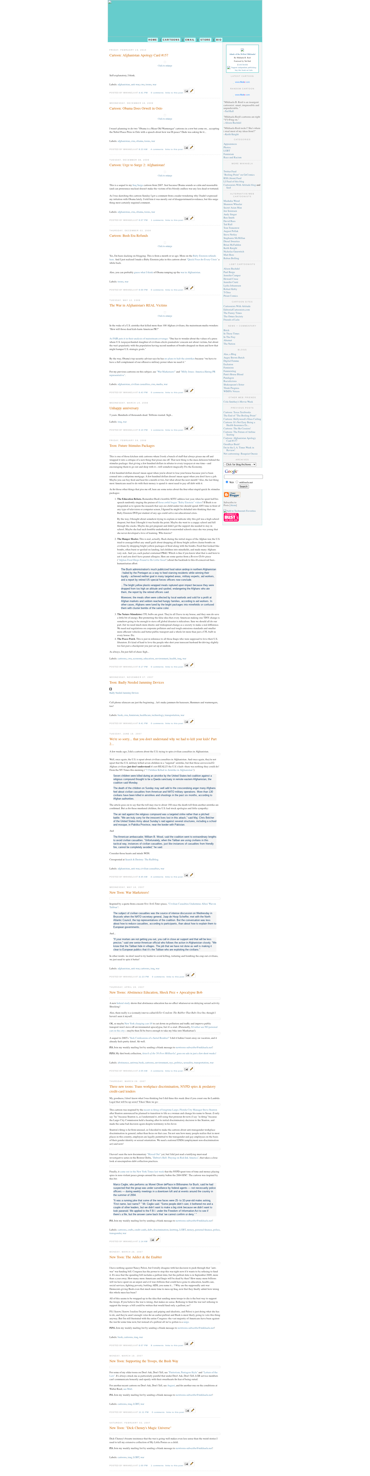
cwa (142, 84)
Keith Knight (232, 134)
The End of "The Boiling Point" (240, 415)
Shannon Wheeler (233, 204)
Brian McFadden (232, 244)
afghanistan (124, 84)
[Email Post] (186, 92)
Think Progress (231, 388)
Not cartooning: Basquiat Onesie (241, 453)
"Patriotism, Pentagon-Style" (183, 1372)
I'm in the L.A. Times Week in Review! (239, 449)
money (190, 1229)
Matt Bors (229, 254)
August (171, 1385)
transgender (115, 1233)
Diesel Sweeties (232, 241)
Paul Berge (229, 272)
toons (148, 84)
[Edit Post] (191, 92)
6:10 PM (143, 430)
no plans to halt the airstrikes (180, 358)
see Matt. (128, 1389)
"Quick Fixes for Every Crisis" (202, 259)
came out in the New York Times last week (142, 1171)
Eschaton (228, 364)
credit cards (140, 1229)
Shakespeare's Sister (234, 384)
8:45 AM (143, 877)
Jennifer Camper (232, 275)
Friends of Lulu (232, 319)
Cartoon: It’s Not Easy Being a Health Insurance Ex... (239, 423)
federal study (123, 1003)
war (154, 84)
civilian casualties (140, 384)
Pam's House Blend (233, 374)
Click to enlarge (165, 65)
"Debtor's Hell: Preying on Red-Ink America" (175, 1157)
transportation (172, 715)
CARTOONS (171, 40)
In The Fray (229, 337)
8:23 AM (143, 149)
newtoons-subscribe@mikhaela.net (194, 1047)
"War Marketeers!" (166, 371)
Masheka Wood (232, 201)
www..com (242, 82)
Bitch (226, 330)
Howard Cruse (231, 278)
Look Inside (242, 64)
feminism (134, 715)
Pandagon (229, 377)
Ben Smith (229, 217)
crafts (130, 1229)
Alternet (228, 340)
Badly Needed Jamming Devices (124, 692)
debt (150, 1229)
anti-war (135, 84)
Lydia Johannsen (232, 285)
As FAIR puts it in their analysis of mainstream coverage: (138, 338)
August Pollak (231, 231)
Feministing (230, 371)
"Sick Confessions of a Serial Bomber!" (149, 1038)
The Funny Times (233, 313)
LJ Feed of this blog (234, 181)
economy (137, 658)
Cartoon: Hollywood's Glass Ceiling (242, 419)
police (216, 1229)
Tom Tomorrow (231, 227)
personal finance (203, 1229)
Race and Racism (232, 157)
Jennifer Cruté (231, 282)
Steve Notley (230, 234)
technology (158, 715)
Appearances (230, 144)
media (159, 384)
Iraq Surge (138, 185)
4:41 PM (143, 93)
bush (120, 715)
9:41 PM (143, 723)
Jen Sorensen (230, 211)
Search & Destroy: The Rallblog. (142, 859)
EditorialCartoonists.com (237, 309)
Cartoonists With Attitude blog (240, 185)
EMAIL (190, 40)
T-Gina (227, 292)
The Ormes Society (233, 316)
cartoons (122, 658)
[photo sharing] (165, 62)
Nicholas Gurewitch (234, 251)
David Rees (229, 221)
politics (178, 1062)
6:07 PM (143, 220)
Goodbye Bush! (232, 444)
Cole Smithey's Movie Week (238, 401)
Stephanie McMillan (234, 238)
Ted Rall (229, 111)
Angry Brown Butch (234, 357)
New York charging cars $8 (138, 1023)
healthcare (145, 715)
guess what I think (143, 272)
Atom (233, 505)
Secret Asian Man (233, 207)
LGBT (182, 1229)
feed (228, 187)
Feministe (229, 367)
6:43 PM (143, 392)
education (149, 658)
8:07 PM (143, 1345)
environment (161, 658)
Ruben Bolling (231, 258)
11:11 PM (144, 1412)
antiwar (134, 1062)
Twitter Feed (230, 171)
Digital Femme (231, 361)
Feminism (229, 154)
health (173, 658)
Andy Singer (230, 214)
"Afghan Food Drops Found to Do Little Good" (142, 560)
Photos (227, 147)
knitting (174, 1229)
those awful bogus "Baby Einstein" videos (180, 502)
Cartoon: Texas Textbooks (237, 412)
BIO (219, 40)
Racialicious (230, 381)
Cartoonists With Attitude (237, 306)
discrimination (161, 1229)
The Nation (229, 343)
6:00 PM (143, 290)
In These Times (231, 333)
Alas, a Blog (230, 354)
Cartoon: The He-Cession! (237, 428)
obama (139, 141)
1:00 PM (143, 1465)
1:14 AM (143, 1241)
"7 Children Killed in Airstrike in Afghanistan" (169, 770)
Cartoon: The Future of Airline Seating (239, 433)
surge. (186, 1322)
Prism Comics (231, 295)
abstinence (123, 1062)
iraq (120, 421)
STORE (205, 40)
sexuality (188, 1062)
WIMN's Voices (232, 391)
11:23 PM (144, 977)
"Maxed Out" (154, 1154)
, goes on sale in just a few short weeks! (179, 1053)
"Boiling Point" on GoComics (239, 174)
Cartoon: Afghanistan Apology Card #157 (240, 439)
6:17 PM (143, 667)
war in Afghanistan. (191, 272)
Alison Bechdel (233, 122)
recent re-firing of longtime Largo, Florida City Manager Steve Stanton (180, 1109)
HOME (152, 40)
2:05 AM (143, 1071)
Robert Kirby (230, 289)
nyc (171, 1062)
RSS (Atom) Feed (232, 178)
